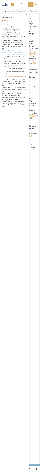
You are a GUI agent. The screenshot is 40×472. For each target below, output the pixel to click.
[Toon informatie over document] (5, 10)
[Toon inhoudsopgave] (3, 10)
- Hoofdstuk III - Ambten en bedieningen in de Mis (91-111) (12, 41)
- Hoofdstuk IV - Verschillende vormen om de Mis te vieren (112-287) (14, 46)
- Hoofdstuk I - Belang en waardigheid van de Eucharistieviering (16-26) (11, 31)
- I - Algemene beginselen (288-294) (14, 57)
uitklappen (7, 21)
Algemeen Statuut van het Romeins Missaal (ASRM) (22, 11)
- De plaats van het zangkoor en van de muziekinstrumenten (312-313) (16, 71)
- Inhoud (5, 25)
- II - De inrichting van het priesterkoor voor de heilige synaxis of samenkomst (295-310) (15, 61)
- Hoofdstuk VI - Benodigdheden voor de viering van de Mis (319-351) (13, 83)
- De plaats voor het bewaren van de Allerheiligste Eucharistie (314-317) (16, 76)
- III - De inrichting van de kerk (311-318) (14, 66)
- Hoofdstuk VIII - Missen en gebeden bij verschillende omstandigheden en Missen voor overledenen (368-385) (13, 96)
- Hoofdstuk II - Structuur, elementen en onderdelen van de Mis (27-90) (14, 36)
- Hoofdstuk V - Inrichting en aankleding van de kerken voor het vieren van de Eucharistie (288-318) (14, 52)
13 (32, 115)
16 (29, 136)
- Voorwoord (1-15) (8, 27)
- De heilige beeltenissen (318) (15, 79)
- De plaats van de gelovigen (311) (16, 68)
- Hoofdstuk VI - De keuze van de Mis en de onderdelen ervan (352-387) (14, 89)
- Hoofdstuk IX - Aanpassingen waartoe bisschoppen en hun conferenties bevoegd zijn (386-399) (13, 104)
